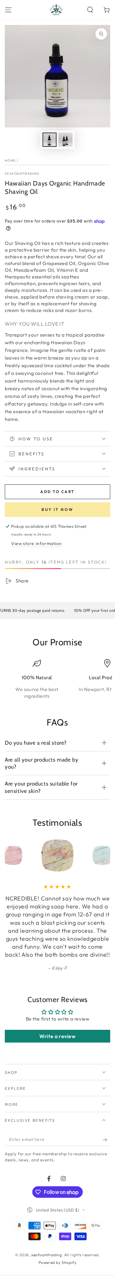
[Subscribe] (106, 1140)
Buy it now (57, 509)
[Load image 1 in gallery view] (49, 140)
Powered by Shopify (58, 1262)
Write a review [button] (57, 1036)
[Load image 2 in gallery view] (65, 140)
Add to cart (57, 491)
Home (10, 160)
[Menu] (8, 9)
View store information (36, 543)
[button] (90, 9)
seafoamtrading (22, 173)
